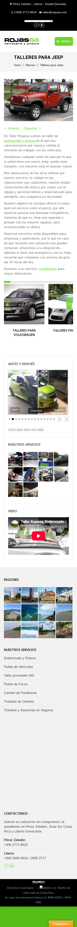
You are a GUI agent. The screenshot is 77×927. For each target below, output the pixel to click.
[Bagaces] (12, 595)
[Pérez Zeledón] (47, 630)
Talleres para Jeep (51, 65)
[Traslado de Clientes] (61, 459)
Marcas (30, 65)
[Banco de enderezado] (15, 489)
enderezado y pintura (19, 141)
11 (41, 419)
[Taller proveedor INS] (46, 474)
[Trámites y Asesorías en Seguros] (46, 459)
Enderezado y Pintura (20, 658)
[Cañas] (47, 595)
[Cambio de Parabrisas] (30, 459)
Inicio (17, 65)
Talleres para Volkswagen (24, 332)
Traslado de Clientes (19, 701)
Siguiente (30, 128)
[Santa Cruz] (30, 595)
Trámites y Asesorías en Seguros (28, 710)
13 (48, 419)
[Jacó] (12, 613)
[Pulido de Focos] (15, 474)
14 (51, 419)
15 (54, 419)
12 (44, 419)
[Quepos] (47, 613)
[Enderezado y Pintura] (61, 474)
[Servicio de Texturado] (30, 489)
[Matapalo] (30, 630)
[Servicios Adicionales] (15, 459)
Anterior (14, 128)
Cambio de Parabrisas (20, 693)
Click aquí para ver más (25, 429)
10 (38, 419)
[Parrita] (64, 613)
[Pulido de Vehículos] (30, 474)
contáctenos (48, 269)
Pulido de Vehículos (18, 667)
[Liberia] (64, 595)
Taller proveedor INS (19, 675)
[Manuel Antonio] (30, 613)
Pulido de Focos (16, 684)
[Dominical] (64, 630)
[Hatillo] (12, 630)
